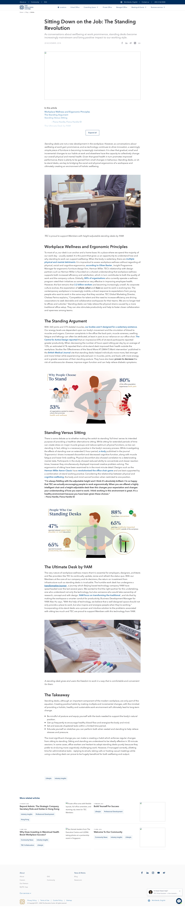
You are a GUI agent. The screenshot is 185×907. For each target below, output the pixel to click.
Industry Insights (60, 778)
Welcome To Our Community (108, 832)
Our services (24, 893)
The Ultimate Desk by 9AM (57, 125)
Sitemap (69, 900)
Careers (22, 880)
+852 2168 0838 (159, 2)
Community (35, 2)
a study (102, 451)
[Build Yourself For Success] (152, 811)
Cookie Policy (58, 900)
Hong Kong (25, 819)
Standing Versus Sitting (55, 117)
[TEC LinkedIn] (147, 872)
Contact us (145, 2)
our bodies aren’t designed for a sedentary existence (111, 327)
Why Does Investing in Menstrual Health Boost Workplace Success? (39, 833)
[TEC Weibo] (164, 872)
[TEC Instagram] (153, 872)
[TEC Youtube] (158, 872)
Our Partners (24, 883)
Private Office (107, 7)
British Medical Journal (59, 352)
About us (23, 2)
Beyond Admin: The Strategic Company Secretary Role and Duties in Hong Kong (39, 807)
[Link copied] (139, 43)
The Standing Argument (56, 114)
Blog (26, 12)
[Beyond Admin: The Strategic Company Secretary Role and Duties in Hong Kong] (78, 811)
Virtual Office (74, 7)
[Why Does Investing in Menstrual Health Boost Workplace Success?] (78, 837)
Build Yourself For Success (106, 806)
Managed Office (121, 7)
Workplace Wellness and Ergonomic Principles (67, 111)
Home (21, 12)
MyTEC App (24, 887)
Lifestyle (48, 778)
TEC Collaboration (27, 845)
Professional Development (45, 814)
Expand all (92, 132)
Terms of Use (44, 900)
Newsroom (78, 880)
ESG (45, 2)
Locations (63, 7)
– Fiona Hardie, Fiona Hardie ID (66, 122)
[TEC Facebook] (142, 872)
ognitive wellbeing (55, 477)
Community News (27, 840)
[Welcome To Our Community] (152, 837)
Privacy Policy (32, 900)
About (22, 876)
